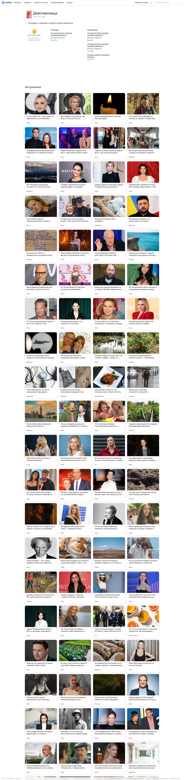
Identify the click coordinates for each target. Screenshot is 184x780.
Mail (3, 778)
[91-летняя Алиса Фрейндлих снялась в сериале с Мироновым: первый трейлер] (143, 109)
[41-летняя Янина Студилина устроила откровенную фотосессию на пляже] (75, 280)
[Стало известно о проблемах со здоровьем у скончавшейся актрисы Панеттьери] (41, 109)
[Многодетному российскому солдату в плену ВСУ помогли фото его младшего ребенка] (143, 143)
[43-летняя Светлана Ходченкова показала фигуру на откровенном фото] (109, 758)
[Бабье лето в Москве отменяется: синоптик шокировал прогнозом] (143, 382)
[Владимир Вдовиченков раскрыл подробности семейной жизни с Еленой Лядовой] (41, 143)
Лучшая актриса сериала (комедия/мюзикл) (61, 34)
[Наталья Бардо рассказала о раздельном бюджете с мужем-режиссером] (75, 417)
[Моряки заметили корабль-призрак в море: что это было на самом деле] (109, 553)
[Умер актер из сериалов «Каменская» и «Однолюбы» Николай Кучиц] (75, 758)
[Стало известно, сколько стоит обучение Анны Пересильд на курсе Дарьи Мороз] (143, 588)
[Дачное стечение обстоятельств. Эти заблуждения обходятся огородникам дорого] (41, 588)
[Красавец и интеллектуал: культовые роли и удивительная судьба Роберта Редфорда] (75, 724)
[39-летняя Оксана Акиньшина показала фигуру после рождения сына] (75, 690)
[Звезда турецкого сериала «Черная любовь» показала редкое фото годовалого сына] (75, 588)
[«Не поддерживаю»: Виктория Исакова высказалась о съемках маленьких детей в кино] (109, 724)
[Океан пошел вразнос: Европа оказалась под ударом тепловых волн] (143, 246)
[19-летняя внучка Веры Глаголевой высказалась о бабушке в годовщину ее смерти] (109, 417)
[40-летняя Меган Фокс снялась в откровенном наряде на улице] (143, 280)
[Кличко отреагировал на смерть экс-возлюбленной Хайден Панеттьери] (75, 485)
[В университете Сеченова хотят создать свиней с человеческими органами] (109, 656)
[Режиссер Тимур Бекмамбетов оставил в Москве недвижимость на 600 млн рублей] (109, 280)
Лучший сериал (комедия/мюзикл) (98, 56)
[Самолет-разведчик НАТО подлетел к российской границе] (41, 348)
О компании (10, 778)
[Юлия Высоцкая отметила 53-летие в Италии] (143, 656)
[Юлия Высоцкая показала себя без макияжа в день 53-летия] (75, 451)
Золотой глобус (34, 35)
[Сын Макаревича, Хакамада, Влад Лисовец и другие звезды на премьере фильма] (143, 451)
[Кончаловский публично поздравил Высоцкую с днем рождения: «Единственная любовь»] (75, 348)
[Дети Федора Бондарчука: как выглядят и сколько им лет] (41, 280)
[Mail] (3, 2)
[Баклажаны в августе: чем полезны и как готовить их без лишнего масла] (109, 382)
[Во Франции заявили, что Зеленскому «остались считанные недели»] (143, 212)
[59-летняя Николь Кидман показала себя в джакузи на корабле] (75, 622)
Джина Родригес (58, 38)
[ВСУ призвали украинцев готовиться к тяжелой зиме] (41, 177)
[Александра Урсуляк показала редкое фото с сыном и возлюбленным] (41, 724)
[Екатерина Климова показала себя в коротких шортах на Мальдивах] (109, 588)
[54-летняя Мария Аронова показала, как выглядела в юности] (109, 519)
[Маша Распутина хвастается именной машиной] (41, 451)
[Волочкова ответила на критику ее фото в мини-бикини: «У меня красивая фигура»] (109, 451)
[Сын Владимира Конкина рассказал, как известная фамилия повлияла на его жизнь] (109, 246)
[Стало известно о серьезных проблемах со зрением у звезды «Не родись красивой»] (109, 314)
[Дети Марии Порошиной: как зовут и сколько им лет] (75, 109)
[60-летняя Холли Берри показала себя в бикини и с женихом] (143, 553)
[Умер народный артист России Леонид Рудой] (109, 109)
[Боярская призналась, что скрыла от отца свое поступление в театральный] (75, 314)
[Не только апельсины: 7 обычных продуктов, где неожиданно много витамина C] (143, 622)
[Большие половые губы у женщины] (109, 212)
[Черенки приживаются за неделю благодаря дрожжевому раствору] (143, 417)
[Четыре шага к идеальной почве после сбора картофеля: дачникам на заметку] (143, 485)
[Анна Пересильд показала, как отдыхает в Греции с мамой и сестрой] (143, 519)
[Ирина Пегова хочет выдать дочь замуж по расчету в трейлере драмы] (41, 519)
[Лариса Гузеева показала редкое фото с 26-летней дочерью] (109, 143)
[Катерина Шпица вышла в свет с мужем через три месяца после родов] (109, 485)
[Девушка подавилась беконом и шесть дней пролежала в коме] (143, 758)
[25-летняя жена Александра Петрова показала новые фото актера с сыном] (41, 485)
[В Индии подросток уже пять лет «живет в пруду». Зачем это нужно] (109, 348)
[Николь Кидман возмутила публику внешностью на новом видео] (41, 758)
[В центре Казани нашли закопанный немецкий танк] (75, 382)
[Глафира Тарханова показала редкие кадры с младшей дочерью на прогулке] (75, 177)
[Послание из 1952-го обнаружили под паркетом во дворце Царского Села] (41, 246)
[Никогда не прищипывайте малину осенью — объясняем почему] (143, 348)
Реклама (18, 778)
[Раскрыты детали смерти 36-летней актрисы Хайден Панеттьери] (143, 314)
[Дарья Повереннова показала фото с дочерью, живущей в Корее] (41, 622)
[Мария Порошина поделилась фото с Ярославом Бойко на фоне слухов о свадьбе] (75, 143)
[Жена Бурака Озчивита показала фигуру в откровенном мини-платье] (75, 246)
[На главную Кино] (8, 2)
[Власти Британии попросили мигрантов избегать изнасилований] (41, 417)
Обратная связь (175, 778)
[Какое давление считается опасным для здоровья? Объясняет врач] (41, 382)
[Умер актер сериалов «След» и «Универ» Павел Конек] (41, 656)
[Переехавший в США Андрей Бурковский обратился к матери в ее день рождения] (143, 690)
